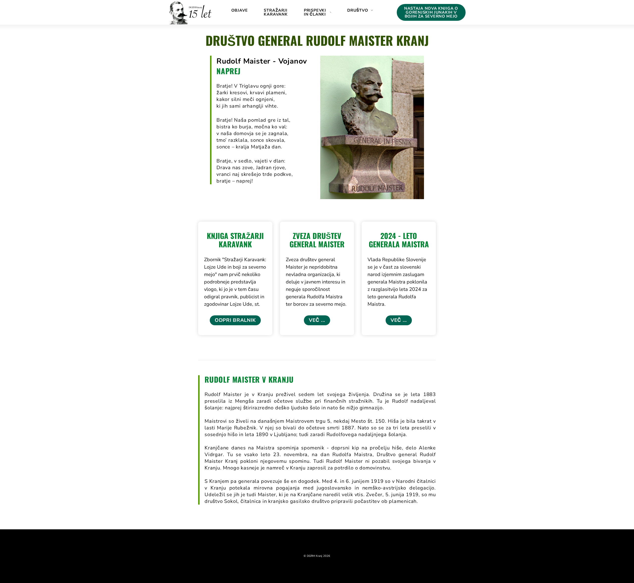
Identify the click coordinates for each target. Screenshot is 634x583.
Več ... (317, 320)
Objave (239, 10)
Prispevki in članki (315, 12)
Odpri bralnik (235, 320)
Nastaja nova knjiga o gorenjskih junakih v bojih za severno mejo (431, 12)
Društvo (357, 10)
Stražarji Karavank (276, 12)
